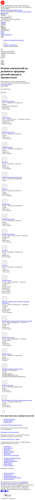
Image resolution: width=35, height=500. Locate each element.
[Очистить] (3, 55)
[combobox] (8, 52)
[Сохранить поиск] (2, 62)
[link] (3, 28)
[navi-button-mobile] (2, 36)
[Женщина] (4, 98)
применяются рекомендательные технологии (14, 482)
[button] (2, 31)
